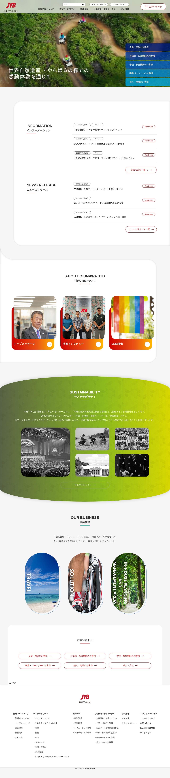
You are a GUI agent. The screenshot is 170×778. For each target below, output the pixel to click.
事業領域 (84, 9)
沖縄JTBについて (46, 9)
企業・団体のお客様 (104, 723)
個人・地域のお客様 (104, 742)
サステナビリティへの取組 (46, 723)
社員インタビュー (129, 723)
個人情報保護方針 (147, 728)
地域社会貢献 (40, 747)
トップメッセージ (22, 723)
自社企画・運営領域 (82, 733)
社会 (37, 733)
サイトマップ (145, 733)
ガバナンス (39, 742)
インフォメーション (99, 4)
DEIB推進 (39, 752)
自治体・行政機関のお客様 (107, 728)
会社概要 (19, 733)
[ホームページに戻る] (11, 6)
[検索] (83, 4)
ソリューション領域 (82, 728)
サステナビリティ (67, 9)
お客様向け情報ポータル (105, 9)
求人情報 (125, 9)
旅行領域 (78, 723)
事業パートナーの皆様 (105, 737)
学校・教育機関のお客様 (106, 733)
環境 (37, 728)
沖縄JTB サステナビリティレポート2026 (52, 757)
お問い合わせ (145, 723)
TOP (14, 683)
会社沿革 (19, 737)
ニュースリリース (119, 4)
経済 (37, 737)
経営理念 (19, 728)
